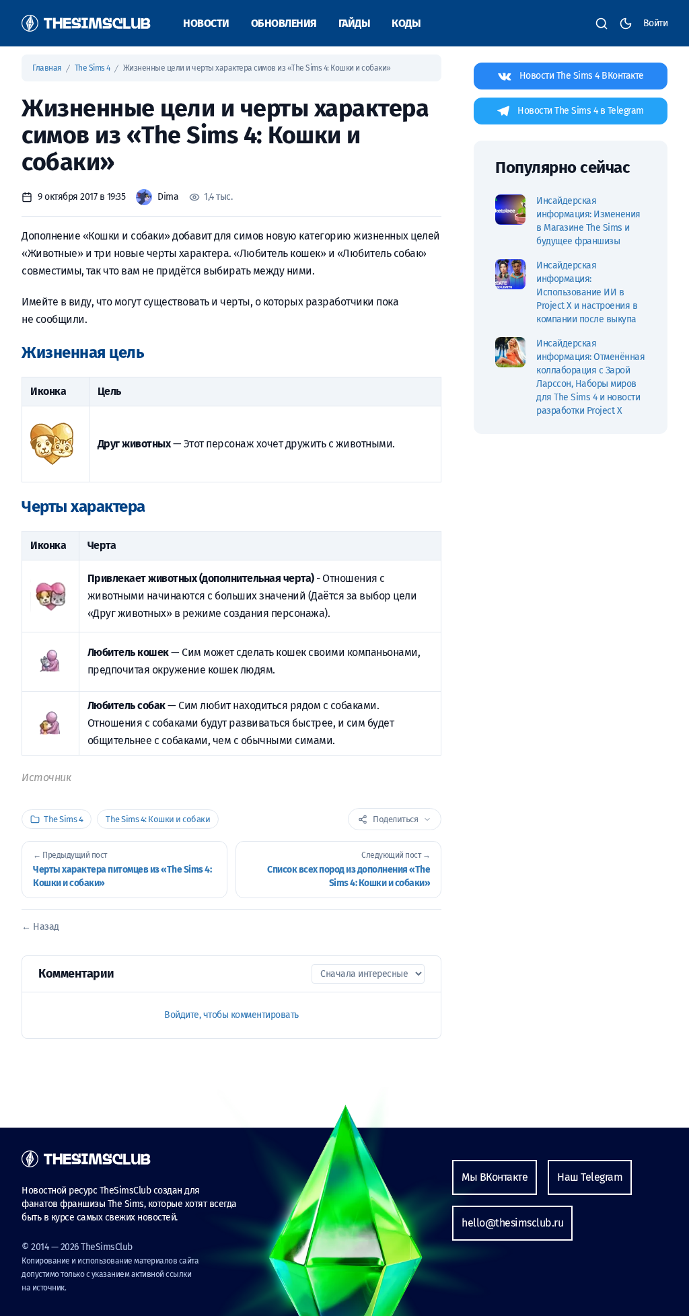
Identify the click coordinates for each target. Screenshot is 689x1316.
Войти (655, 23)
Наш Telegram (589, 1177)
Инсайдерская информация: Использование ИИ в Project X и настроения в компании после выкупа (586, 292)
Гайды (354, 23)
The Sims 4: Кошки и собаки (158, 819)
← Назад (40, 927)
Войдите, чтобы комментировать (231, 1015)
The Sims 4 (93, 68)
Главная (47, 68)
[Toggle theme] (625, 23)
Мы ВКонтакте (495, 1177)
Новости (206, 23)
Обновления (284, 23)
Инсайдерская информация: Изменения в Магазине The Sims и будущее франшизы (588, 221)
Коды (406, 23)
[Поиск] (601, 23)
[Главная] (86, 23)
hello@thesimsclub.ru (512, 1222)
